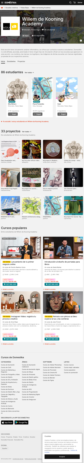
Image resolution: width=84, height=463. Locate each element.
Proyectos (21, 61)
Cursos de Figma (48, 380)
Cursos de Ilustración (8, 365)
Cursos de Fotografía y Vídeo (10, 374)
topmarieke (67, 218)
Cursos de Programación (30, 392)
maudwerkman (5, 190)
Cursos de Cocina (6, 406)
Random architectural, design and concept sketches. (31, 217)
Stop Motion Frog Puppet (9, 188)
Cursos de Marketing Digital (31, 394)
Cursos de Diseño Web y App (10, 392)
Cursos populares (69, 370)
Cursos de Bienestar (7, 408)
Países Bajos (25, 7)
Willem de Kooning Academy (42, 21)
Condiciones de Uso (18, 459)
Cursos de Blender (49, 378)
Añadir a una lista (8, 289)
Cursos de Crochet (28, 397)
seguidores (13, 111)
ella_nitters (67, 162)
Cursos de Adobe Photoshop (52, 365)
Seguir (26, 35)
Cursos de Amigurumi (29, 399)
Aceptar (62, 456)
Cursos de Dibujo (27, 372)
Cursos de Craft (6, 367)
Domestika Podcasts (7, 440)
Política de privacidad (30, 459)
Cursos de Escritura (7, 389)
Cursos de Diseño (6, 377)
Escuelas (32, 437)
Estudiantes (11, 61)
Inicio (3, 61)
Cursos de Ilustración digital (31, 369)
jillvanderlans (68, 190)
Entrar (80, 2)
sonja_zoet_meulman (49, 162)
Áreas (24, 362)
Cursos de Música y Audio (9, 399)
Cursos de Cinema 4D (50, 372)
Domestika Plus (18, 440)
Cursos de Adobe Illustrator (52, 367)
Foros (20, 437)
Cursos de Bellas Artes (29, 379)
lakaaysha (25, 162)
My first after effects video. (31, 160)
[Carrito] (74, 2)
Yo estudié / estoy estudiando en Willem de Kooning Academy (25, 121)
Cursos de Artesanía (28, 374)
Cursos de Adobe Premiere (51, 375)
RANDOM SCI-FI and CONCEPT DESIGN (7, 217)
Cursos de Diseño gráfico (30, 377)
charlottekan (26, 190)
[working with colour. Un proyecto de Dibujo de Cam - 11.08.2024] (67, 88)
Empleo (15, 437)
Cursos (3, 437)
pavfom (3, 218)
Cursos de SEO (27, 389)
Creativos (26, 437)
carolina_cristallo (6, 162)
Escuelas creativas (12, 7)
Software (47, 362)
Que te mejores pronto (50, 188)
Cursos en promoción (71, 372)
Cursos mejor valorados (71, 367)
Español (4, 448)
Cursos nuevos (69, 365)
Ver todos (28, 72)
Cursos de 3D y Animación (9, 379)
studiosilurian (47, 190)
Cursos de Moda (6, 387)
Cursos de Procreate (49, 370)
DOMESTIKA (10, 2)
